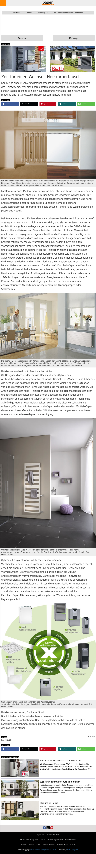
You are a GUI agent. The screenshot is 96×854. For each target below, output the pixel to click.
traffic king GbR (72, 850)
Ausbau (38, 845)
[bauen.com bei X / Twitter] (48, 827)
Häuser (23, 845)
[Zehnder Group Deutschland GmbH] (23, 59)
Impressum (40, 835)
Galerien (22, 38)
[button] (10, 104)
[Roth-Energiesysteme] (72, 59)
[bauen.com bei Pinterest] (51, 827)
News (66, 845)
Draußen (52, 845)
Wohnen (60, 845)
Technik (45, 845)
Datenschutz (50, 835)
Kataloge (73, 38)
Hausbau (31, 845)
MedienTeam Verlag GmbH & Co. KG (44, 850)
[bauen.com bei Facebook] (44, 827)
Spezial (72, 845)
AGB (57, 835)
